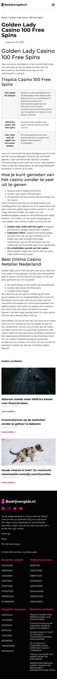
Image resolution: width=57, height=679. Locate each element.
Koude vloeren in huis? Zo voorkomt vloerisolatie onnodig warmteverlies (41, 635)
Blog (3, 539)
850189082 (6, 640)
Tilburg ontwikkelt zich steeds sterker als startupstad (41, 656)
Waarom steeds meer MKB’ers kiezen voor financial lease (41, 616)
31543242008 (36, 591)
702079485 (7, 586)
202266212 (6, 625)
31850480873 (36, 601)
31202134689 (36, 586)
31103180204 (36, 581)
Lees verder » (8, 411)
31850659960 (8, 645)
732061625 (6, 635)
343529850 (7, 620)
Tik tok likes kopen (10, 544)
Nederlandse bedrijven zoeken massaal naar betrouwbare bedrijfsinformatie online (42, 666)
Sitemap (5, 533)
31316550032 (7, 651)
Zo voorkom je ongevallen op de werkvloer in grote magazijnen (39, 646)
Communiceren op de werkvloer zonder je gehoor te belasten (41, 625)
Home (4, 17)
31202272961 (36, 570)
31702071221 (7, 591)
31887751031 (36, 575)
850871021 (35, 565)
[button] (53, 4)
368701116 (6, 630)
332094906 (7, 565)
